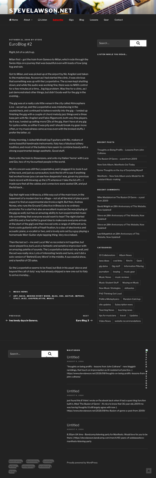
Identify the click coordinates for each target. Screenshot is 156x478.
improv (79, 296)
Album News (125, 255)
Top (148, 470)
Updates (134, 315)
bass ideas (104, 260)
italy (16, 298)
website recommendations (128, 321)
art (15, 296)
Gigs (71, 19)
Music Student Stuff (109, 282)
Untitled (73, 357)
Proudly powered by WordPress (82, 462)
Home (15, 19)
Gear (106, 19)
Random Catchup (131, 299)
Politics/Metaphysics (109, 299)
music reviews (122, 277)
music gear (129, 271)
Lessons (94, 19)
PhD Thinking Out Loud (110, 293)
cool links (117, 260)
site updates (105, 304)
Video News (105, 321)
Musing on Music (130, 282)
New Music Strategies (110, 288)
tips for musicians (107, 315)
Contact (119, 19)
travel (123, 315)
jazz (24, 298)
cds (61, 296)
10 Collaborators (107, 255)
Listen (43, 19)
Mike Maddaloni (105, 197)
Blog (81, 19)
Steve (38, 40)
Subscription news (124, 304)
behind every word (39, 296)
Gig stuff (116, 266)
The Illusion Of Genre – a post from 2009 (117, 158)
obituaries (129, 288)
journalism (104, 271)
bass (22, 296)
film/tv (129, 260)
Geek (139, 260)
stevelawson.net (41, 10)
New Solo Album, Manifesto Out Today (116, 164)
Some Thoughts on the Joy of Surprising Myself (120, 170)
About (27, 19)
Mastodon (73, 350)
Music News (20, 292)
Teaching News (106, 310)
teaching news (125, 310)
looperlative (37, 298)
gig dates (103, 266)
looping (116, 271)
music (50, 298)
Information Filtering (134, 266)
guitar (69, 296)
